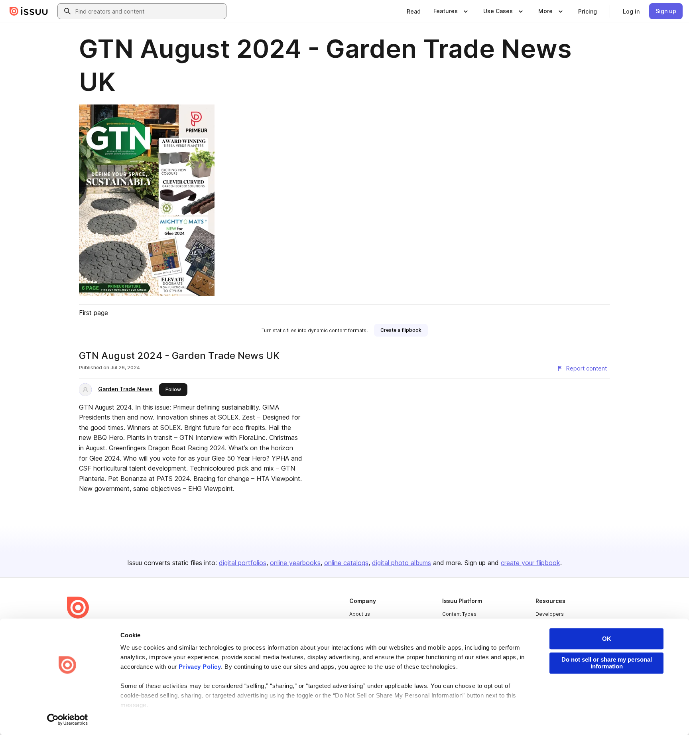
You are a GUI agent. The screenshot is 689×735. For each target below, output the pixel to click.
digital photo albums (401, 563)
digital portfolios (242, 563)
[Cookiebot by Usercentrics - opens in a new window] (67, 719)
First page (93, 313)
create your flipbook (530, 563)
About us (359, 614)
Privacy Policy (200, 666)
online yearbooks (295, 563)
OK (606, 638)
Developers (549, 614)
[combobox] (149, 11)
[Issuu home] (28, 11)
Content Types (459, 614)
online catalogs (346, 563)
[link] (413, 11)
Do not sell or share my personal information (606, 663)
